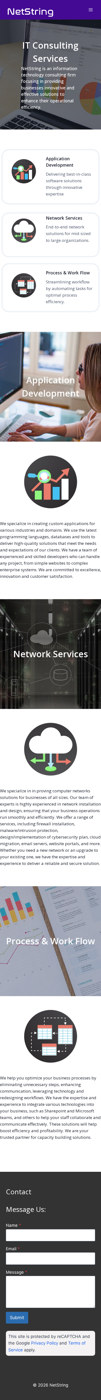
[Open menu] (90, 9)
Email (13, 1248)
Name (13, 1225)
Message (16, 1272)
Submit (17, 1317)
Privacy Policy (44, 1343)
